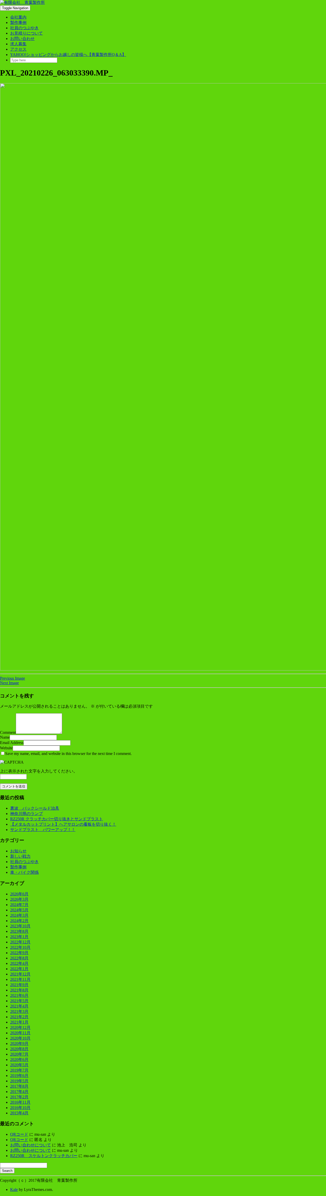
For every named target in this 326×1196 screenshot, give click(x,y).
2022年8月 (19, 958)
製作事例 (18, 22)
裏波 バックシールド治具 (34, 808)
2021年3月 (19, 1011)
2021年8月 (19, 990)
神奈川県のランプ (26, 813)
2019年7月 (19, 1070)
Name (5, 737)
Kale (14, 1189)
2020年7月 (19, 1054)
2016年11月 (20, 1102)
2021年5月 (19, 1001)
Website (6, 748)
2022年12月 (20, 942)
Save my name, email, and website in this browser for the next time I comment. (68, 753)
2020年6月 (19, 1059)
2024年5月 (19, 910)
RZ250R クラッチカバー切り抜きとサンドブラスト (56, 819)
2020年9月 (19, 1043)
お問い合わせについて (30, 1145)
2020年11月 (20, 1033)
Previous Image (12, 678)
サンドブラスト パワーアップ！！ (42, 829)
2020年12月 (20, 1027)
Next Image (9, 683)
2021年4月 (19, 1006)
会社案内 (18, 17)
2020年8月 (19, 1049)
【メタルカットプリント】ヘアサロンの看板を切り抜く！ (63, 824)
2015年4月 (19, 1113)
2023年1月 (19, 937)
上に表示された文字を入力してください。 (38, 771)
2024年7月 (19, 904)
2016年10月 (20, 1107)
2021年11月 (20, 979)
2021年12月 (20, 974)
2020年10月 (20, 1038)
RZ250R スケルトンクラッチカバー (43, 1156)
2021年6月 (19, 995)
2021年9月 (19, 985)
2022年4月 (19, 963)
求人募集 (18, 44)
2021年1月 (19, 1022)
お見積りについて (26, 33)
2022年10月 (20, 947)
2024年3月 (19, 915)
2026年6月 (19, 894)
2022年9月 (19, 953)
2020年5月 (19, 1065)
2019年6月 (19, 1075)
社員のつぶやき (24, 28)
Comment (8, 732)
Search (7, 1171)
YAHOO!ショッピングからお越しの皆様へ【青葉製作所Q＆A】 (68, 54)
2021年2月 (19, 1017)
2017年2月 (19, 1097)
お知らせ (18, 851)
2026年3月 (19, 899)
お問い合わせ (22, 38)
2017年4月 (19, 1091)
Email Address (11, 742)
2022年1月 (19, 969)
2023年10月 (20, 926)
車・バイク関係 (24, 872)
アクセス (18, 49)
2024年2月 (19, 920)
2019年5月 (19, 1081)
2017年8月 (19, 1086)
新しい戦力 (20, 856)
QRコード (19, 1134)
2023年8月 (19, 931)
